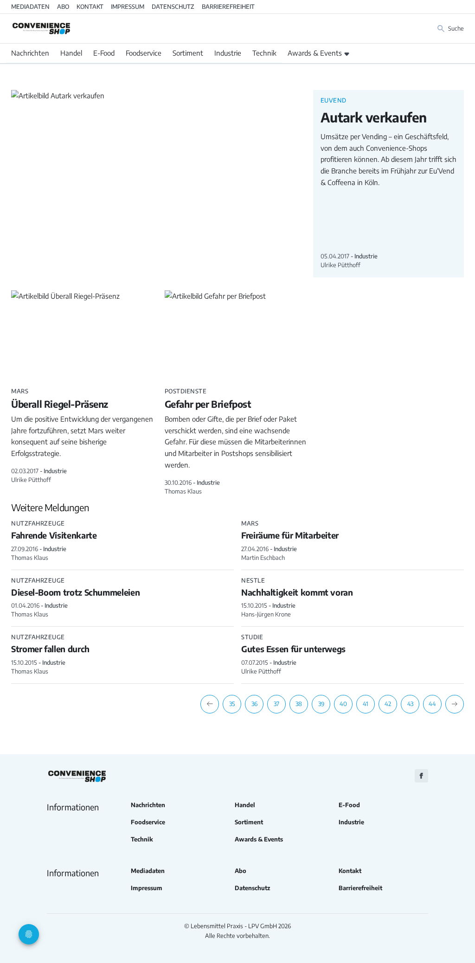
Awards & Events (315, 53)
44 (432, 703)
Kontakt (90, 6)
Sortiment (188, 53)
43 (410, 703)
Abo (63, 6)
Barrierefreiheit (228, 6)
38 (298, 703)
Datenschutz (173, 6)
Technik (264, 53)
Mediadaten (30, 6)
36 (254, 703)
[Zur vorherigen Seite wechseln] (209, 704)
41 (365, 703)
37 (276, 703)
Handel (71, 53)
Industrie (227, 53)
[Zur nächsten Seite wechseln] (454, 704)
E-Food (104, 53)
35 (232, 703)
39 (321, 703)
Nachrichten (30, 53)
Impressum (127, 6)
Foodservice (143, 53)
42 (388, 703)
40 (343, 703)
